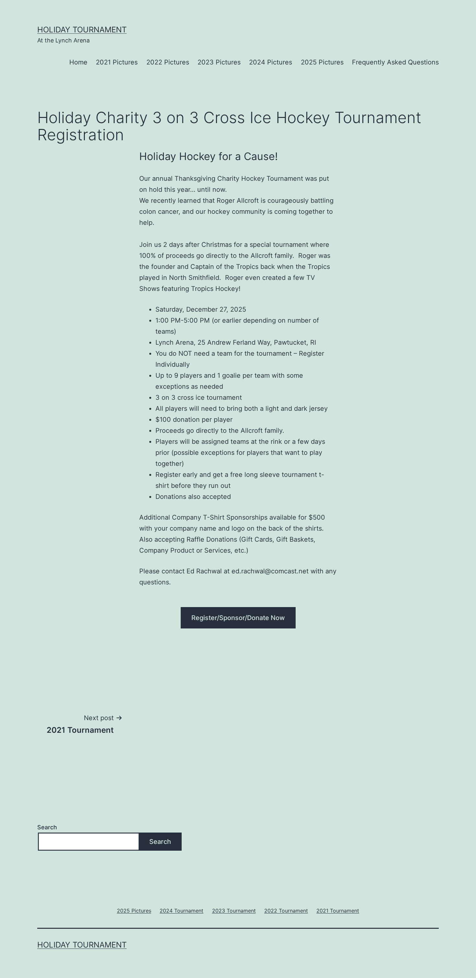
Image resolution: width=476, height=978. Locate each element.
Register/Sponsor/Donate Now (238, 618)
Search (47, 827)
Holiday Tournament (82, 29)
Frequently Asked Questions (395, 62)
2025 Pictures (322, 62)
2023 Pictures (219, 62)
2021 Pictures (117, 62)
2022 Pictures (167, 62)
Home (78, 62)
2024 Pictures (270, 62)
